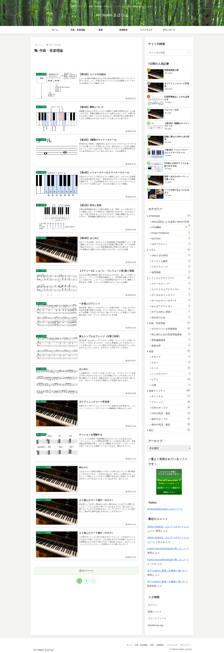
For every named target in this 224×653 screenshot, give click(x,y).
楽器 (152, 645)
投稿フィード (155, 611)
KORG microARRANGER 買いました (166, 548)
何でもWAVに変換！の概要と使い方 (166, 570)
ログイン (152, 605)
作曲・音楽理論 (141, 645)
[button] (188, 52)
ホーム (129, 645)
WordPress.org (155, 625)
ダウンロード (185, 645)
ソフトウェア (171, 645)
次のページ (86, 570)
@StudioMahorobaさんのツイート (165, 509)
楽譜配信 (160, 645)
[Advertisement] (86, 61)
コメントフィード (157, 618)
